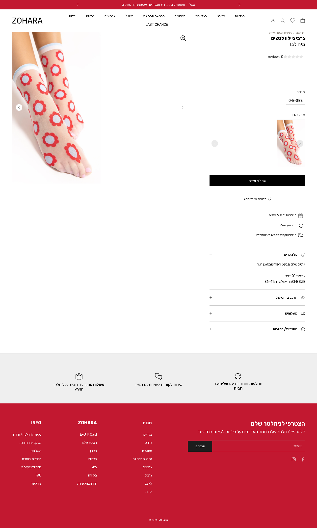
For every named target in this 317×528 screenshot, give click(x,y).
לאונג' (129, 16)
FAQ (38, 475)
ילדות (72, 16)
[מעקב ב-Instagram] (293, 459)
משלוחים (36, 451)
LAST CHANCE (157, 25)
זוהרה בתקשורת (87, 483)
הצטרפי (200, 446)
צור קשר (36, 483)
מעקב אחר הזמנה (30, 443)
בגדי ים (240, 16)
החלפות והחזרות (31, 459)
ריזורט (221, 16)
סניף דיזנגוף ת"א (31, 467)
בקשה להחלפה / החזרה (26, 434)
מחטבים (180, 16)
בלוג (94, 467)
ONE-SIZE (17, 517)
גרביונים (110, 16)
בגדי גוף (201, 16)
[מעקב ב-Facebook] (302, 459)
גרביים (90, 16)
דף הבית (300, 33)
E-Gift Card (88, 434)
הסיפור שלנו (89, 443)
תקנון (93, 451)
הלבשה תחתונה (154, 16)
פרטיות (92, 459)
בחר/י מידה (257, 181)
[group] (238, 382)
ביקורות (92, 475)
